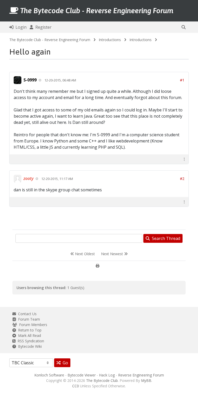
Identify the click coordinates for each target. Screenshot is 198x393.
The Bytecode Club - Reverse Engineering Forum (49, 39)
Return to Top (29, 330)
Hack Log (107, 375)
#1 (182, 80)
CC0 (75, 385)
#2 (182, 178)
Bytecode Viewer (82, 375)
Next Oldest (84, 253)
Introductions (110, 39)
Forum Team (28, 319)
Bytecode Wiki (29, 346)
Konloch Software (49, 375)
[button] (183, 27)
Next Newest (112, 253)
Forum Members (32, 324)
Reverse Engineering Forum (141, 375)
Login (20, 27)
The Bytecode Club (102, 380)
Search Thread (165, 238)
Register (42, 27)
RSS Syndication (29, 340)
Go (64, 363)
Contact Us (26, 313)
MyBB (146, 380)
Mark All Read (28, 335)
